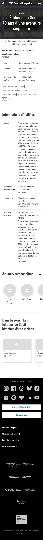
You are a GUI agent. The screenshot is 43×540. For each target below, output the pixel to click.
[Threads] (21, 389)
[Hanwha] (21, 504)
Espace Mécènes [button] (8, 446)
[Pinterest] (14, 398)
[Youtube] (37, 398)
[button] (21, 115)
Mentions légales (8, 530)
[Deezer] (21, 398)
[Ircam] (30, 465)
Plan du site (17, 530)
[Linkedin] (6, 398)
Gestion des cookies (21, 533)
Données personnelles (32, 530)
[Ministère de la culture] (21, 519)
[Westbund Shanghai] (31, 491)
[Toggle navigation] (39, 3)
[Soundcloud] (29, 398)
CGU (23, 530)
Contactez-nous (21, 415)
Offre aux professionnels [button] (11, 434)
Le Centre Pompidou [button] (10, 427)
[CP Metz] (15, 478)
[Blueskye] (29, 389)
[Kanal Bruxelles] (14, 491)
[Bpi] (14, 465)
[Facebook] (14, 389)
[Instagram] (6, 389)
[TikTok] (37, 389)
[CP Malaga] (28, 478)
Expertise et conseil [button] (9, 440)
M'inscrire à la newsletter (21, 407)
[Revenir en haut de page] (38, 535)
